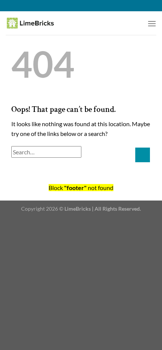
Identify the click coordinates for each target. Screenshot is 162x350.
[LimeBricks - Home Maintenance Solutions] (40, 23)
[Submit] (142, 155)
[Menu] (151, 23)
